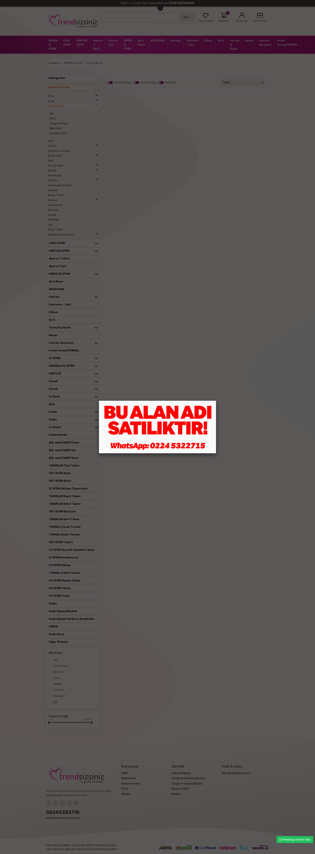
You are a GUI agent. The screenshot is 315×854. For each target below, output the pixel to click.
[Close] (216, 400)
